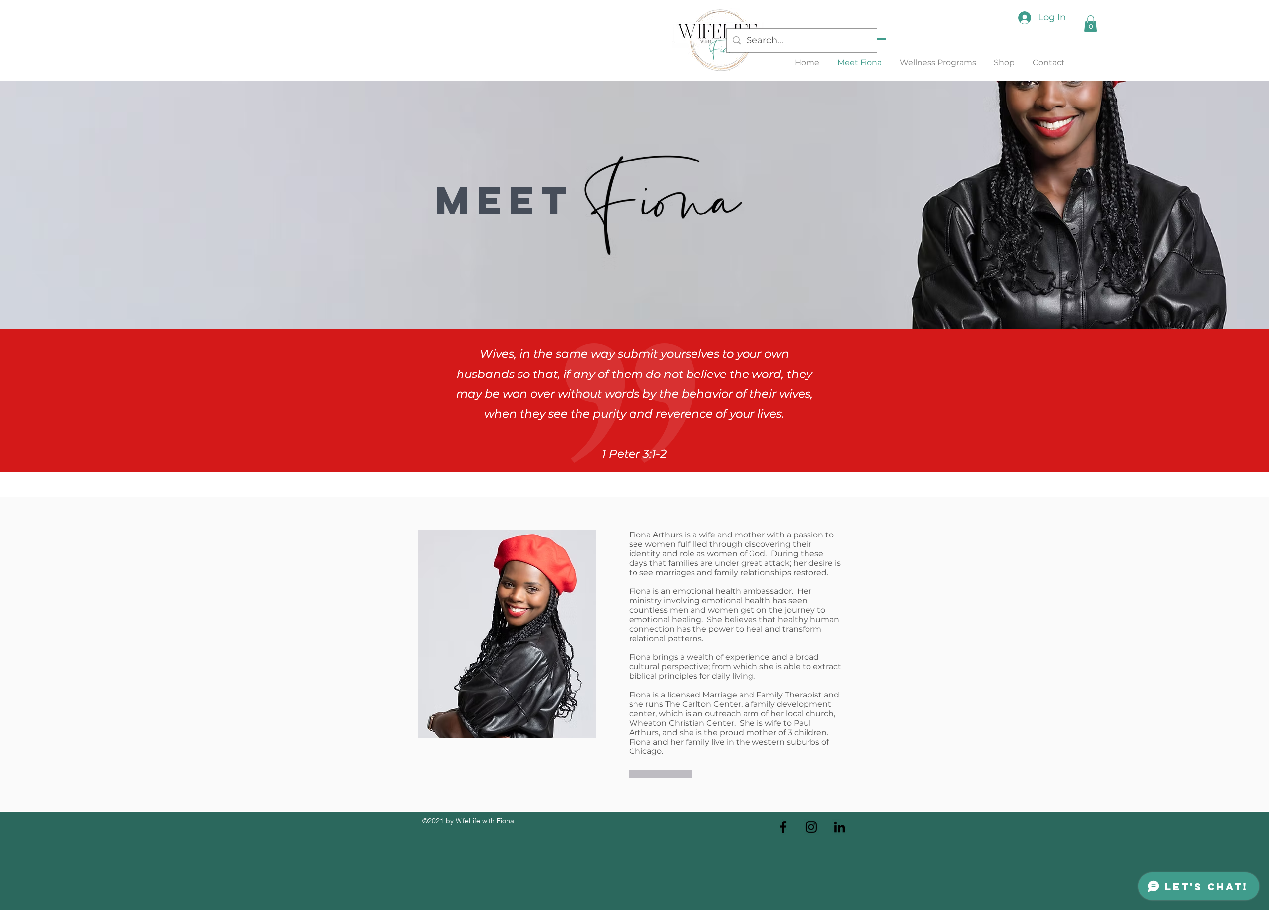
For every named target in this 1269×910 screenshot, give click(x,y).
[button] (1090, 23)
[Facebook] (783, 827)
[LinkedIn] (839, 827)
